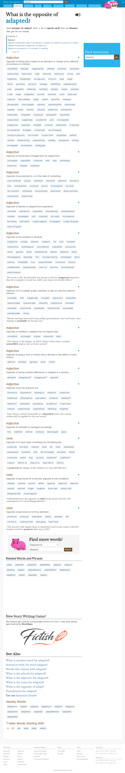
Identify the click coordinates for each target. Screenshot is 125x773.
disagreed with (14, 493)
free (9, 432)
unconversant (41, 191)
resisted (21, 483)
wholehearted (41, 252)
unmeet (10, 140)
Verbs (5, 764)
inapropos (25, 125)
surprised (43, 216)
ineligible (37, 125)
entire (74, 252)
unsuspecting (52, 211)
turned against (30, 493)
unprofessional (54, 104)
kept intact (53, 522)
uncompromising (49, 257)
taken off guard (14, 226)
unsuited (41, 110)
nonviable (69, 303)
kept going (41, 522)
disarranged (52, 432)
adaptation (31, 565)
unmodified (12, 69)
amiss (10, 84)
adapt (9, 565)
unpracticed (27, 196)
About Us (80, 754)
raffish (45, 99)
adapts (22, 575)
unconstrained (67, 267)
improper (25, 69)
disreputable (12, 104)
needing (51, 140)
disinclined (55, 191)
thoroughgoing (13, 257)
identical (11, 362)
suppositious (38, 409)
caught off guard (70, 221)
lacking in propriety (16, 135)
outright (24, 242)
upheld (48, 516)
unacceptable (28, 104)
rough (18, 94)
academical (51, 404)
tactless (30, 110)
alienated (11, 377)
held (47, 160)
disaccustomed (70, 191)
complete (71, 242)
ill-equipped (12, 145)
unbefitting (55, 84)
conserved (12, 458)
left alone (24, 447)
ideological (39, 392)
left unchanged (47, 452)
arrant (10, 252)
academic (53, 398)
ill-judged (27, 130)
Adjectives (20, 751)
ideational (52, 409)
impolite (54, 89)
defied (41, 483)
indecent (11, 99)
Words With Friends (40, 754)
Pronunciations (95, 6)
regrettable (64, 115)
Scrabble (37, 756)
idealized (11, 404)
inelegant (67, 99)
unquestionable (45, 262)
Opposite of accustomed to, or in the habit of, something (28, 48)
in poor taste (47, 135)
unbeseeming (39, 140)
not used (69, 186)
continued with (26, 522)
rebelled (11, 483)
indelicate (31, 89)
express (11, 262)
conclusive (60, 262)
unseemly (61, 69)
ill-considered (13, 130)
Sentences (47, 6)
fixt (51, 447)
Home (79, 751)
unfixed (29, 432)
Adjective (11, 40)
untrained (11, 211)
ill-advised (74, 125)
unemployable (13, 313)
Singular (20, 759)
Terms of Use (81, 756)
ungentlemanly (70, 84)
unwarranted (13, 120)
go (116, 57)
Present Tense (21, 764)
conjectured (65, 404)
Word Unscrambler (40, 751)
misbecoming (23, 140)
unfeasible (12, 308)
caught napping (39, 221)
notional (10, 409)
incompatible (63, 120)
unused (27, 181)
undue (20, 110)
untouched (48, 336)
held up (60, 463)
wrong (70, 74)
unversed (34, 186)
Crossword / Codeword (41, 759)
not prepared (56, 186)
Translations (58, 6)
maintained (65, 160)
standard (22, 362)
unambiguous (27, 247)
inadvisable (12, 115)
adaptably (32, 575)
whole (29, 252)
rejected (21, 488)
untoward (47, 74)
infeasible (43, 303)
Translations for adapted (21, 691)
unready (11, 216)
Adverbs (20, 754)
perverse (32, 84)
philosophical (26, 398)
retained (23, 166)
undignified (29, 94)
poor (52, 120)
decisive (54, 267)
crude (9, 94)
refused (10, 488)
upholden (58, 516)
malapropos (25, 79)
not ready (55, 216)
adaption (57, 565)
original (37, 336)
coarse (64, 89)
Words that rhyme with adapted (26, 669)
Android (60, 754)
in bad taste (39, 130)
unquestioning (29, 267)
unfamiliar (38, 181)
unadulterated (13, 267)
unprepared (63, 140)
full (54, 242)
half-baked (24, 221)
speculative (41, 398)
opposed (54, 377)
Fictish (55, 621)
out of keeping (54, 130)
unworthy (55, 99)
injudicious (53, 110)
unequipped (23, 216)
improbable (39, 308)
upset (63, 432)
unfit (78, 74)
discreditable (24, 99)
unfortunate (70, 104)
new (9, 186)
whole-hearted (13, 272)
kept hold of (48, 463)
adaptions (11, 575)
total (61, 242)
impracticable (29, 303)
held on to (22, 463)
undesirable (61, 125)
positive (71, 262)
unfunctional (25, 308)
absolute (34, 242)
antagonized (40, 377)
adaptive (68, 565)
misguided (25, 115)
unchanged (12, 160)
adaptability (45, 565)
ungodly (10, 110)
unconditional (43, 247)
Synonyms (8, 6)
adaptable (19, 565)
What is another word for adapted (27, 660)
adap (26, 728)
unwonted (50, 181)
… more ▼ (14, 52)
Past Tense (20, 762)
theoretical (12, 392)
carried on (11, 522)
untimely (41, 104)
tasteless (75, 89)
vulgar (36, 99)
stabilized (64, 458)
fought (31, 488)
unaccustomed (14, 181)
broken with (66, 488)
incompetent (26, 145)
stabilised (51, 458)
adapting (10, 570)
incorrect (52, 79)
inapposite (12, 79)
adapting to (46, 706)
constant (48, 125)
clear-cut (43, 267)
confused (40, 432)
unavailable (68, 308)
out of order (33, 135)
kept (55, 160)
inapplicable (27, 120)
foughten (41, 488)
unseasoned (12, 196)
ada (19, 728)
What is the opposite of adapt (24, 686)
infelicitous (59, 74)
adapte (43, 728)
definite (53, 252)
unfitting (50, 69)
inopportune (12, 125)
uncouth (40, 94)
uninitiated (27, 191)
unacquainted (20, 186)
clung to (11, 463)
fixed (44, 447)
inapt (37, 74)
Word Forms (81, 6)
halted (23, 458)
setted (71, 452)
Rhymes (38, 6)
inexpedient (51, 115)
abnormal (62, 181)
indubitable (23, 262)
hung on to (35, 463)
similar (52, 362)
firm (37, 257)
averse (44, 186)
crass (61, 94)
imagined (64, 409)
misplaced (38, 115)
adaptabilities (50, 570)
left (67, 516)
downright (27, 257)
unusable (45, 298)
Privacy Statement (82, 759)
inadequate (40, 145)
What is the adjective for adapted (26, 678)
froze (58, 447)
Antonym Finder (26, 695)
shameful (52, 94)
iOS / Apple (61, 751)
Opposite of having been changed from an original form (27, 46)
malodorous (66, 110)
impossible (71, 298)
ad (13, 728)
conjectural (64, 392)
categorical (12, 242)
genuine (19, 252)
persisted (61, 452)
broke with (52, 488)
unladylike (19, 89)
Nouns (5, 762)
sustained (34, 166)
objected (74, 483)
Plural (19, 756)
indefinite (18, 432)
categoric (46, 242)
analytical (51, 392)
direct (77, 257)
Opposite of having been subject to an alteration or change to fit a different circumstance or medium (43, 43)
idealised (65, 398)
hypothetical (25, 392)
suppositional (24, 409)
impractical (58, 298)
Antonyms (18, 6)
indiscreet (72, 94)
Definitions (28, 6)
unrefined (43, 89)
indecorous (27, 74)
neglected (62, 483)
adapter (21, 570)
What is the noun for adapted (24, 682)
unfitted (72, 135)
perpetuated (12, 452)
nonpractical (56, 303)
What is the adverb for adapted (25, 673)
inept (62, 79)
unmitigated (66, 257)
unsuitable (74, 69)
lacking (75, 140)
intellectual (12, 398)
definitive (64, 252)
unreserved (70, 247)
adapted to (12, 706)
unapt (69, 79)
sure (33, 262)
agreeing (33, 362)
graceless (20, 84)
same (43, 362)
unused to (74, 181)
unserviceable (13, 303)
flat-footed (11, 221)
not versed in (13, 191)
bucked (31, 483)
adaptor (43, 575)
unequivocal (12, 247)
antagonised (24, 377)
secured (39, 458)
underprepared (67, 211)
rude (9, 89)
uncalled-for (41, 120)
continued (38, 160)
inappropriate (38, 69)
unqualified (61, 135)
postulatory (38, 404)
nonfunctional (53, 308)
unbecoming (12, 74)
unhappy (43, 84)
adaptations (65, 570)
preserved (11, 166)
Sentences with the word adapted (26, 664)
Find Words (69, 6)
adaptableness (34, 570)
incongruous (39, 79)
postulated (25, 404)
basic (58, 336)
